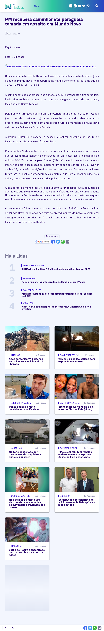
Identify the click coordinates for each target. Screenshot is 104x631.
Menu (36, 6)
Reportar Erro (53, 236)
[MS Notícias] (14, 6)
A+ (13, 628)
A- (6, 628)
